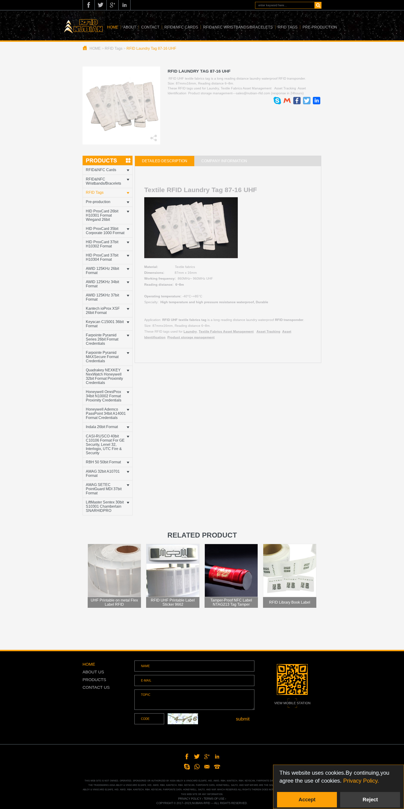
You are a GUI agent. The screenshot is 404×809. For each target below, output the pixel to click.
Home (112, 27)
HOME (95, 48)
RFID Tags (288, 27)
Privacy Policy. (361, 780)
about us (93, 672)
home (89, 664)
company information (224, 161)
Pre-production (320, 27)
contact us (96, 687)
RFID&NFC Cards (181, 27)
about (129, 27)
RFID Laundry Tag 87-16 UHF (151, 48)
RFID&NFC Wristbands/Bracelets (238, 27)
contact (150, 27)
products (94, 679)
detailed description (164, 161)
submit (243, 718)
